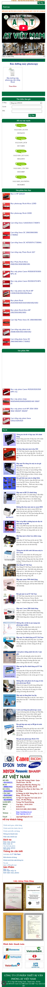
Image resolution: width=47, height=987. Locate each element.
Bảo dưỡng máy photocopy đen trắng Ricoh (12, 80)
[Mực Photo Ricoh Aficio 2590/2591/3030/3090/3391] (6, 264)
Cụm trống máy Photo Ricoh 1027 (23, 252)
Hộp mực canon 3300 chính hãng (27, 579)
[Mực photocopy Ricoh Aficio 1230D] (6, 206)
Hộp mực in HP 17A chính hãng (26, 492)
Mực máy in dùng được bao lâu (26, 695)
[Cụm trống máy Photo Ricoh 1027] (6, 255)
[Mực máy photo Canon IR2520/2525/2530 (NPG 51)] (6, 388)
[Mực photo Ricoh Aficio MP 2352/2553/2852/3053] (6, 313)
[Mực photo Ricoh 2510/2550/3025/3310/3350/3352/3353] (6, 303)
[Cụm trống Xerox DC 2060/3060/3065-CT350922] (6, 235)
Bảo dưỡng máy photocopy (34, 60)
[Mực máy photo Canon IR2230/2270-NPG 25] (6, 284)
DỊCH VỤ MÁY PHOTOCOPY (13, 60)
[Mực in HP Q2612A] (6, 196)
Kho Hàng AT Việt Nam (24, 565)
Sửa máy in (6, 849)
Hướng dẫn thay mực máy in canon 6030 (29, 507)
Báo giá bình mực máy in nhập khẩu (28, 478)
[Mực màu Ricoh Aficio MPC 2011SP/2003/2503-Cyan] (6, 426)
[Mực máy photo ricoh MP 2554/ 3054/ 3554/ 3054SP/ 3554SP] (6, 407)
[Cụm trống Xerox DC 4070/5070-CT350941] (6, 245)
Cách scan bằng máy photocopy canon (28, 710)
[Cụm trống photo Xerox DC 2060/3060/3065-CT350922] (6, 342)
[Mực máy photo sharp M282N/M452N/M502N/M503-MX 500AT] (6, 397)
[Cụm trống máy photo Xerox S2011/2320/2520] (6, 417)
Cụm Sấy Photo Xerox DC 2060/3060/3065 (26, 320)
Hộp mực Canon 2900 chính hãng (27, 608)
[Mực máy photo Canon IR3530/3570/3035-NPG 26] (6, 274)
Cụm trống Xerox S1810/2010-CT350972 (25, 223)
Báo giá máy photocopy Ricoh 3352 (27, 739)
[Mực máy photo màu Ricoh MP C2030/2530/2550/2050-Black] (6, 293)
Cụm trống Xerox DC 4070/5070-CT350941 (26, 242)
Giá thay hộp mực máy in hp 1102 (27, 449)
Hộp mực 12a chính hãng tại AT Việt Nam (29, 637)
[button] (5, 49)
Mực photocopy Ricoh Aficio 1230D (23, 203)
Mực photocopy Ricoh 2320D (21, 213)
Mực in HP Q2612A (18, 194)
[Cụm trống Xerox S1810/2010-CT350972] (6, 225)
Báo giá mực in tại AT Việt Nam (26, 594)
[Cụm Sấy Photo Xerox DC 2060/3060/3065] (6, 322)
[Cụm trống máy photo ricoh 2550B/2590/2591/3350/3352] (6, 332)
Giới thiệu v (7, 854)
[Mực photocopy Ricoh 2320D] (6, 216)
